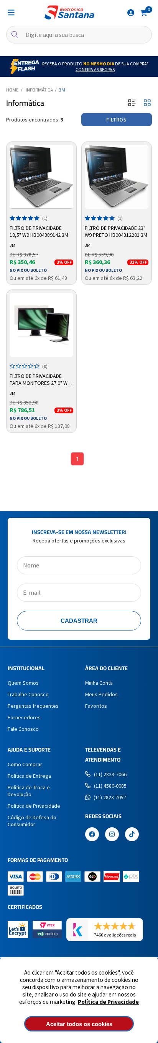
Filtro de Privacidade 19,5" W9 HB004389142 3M (39, 231)
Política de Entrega (29, 775)
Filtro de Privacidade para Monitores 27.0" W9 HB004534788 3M (40, 380)
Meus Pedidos (101, 694)
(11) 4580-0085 (110, 785)
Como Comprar (25, 764)
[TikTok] (132, 835)
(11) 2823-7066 (110, 774)
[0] (143, 12)
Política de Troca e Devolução (29, 791)
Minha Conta (99, 682)
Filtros (116, 119)
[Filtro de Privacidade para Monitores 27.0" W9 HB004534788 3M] (41, 325)
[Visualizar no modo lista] (132, 103)
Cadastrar (79, 620)
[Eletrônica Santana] (69, 12)
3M (62, 89)
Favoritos (96, 705)
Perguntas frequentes (33, 705)
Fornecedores (24, 717)
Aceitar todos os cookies (79, 1024)
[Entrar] (130, 12)
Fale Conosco (23, 728)
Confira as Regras (95, 69)
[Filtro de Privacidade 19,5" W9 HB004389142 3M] (41, 177)
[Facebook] (92, 835)
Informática (39, 89)
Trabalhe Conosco (28, 694)
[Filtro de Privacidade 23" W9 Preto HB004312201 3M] (116, 177)
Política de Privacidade (108, 1001)
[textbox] (79, 34)
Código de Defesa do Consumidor (32, 821)
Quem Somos (23, 682)
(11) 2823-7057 (110, 797)
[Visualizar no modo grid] (147, 103)
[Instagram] (112, 835)
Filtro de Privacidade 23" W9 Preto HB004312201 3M (116, 231)
